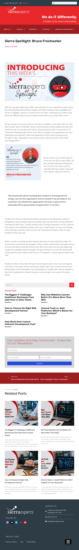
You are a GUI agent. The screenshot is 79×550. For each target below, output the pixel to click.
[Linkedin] (16, 522)
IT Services (19, 29)
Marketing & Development (64, 29)
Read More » (8, 302)
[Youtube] (25, 522)
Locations (45, 29)
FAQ (22, 542)
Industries (32, 29)
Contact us (48, 21)
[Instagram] (20, 522)
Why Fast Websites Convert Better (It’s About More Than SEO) (56, 297)
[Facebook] (7, 522)
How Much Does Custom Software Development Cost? (20, 323)
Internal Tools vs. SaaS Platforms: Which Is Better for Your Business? (57, 311)
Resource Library (11, 542)
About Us (7, 29)
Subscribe (40, 363)
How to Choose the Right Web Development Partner (20, 309)
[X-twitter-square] (11, 522)
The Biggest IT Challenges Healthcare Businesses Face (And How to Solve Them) (19, 297)
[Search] (71, 285)
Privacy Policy (31, 542)
